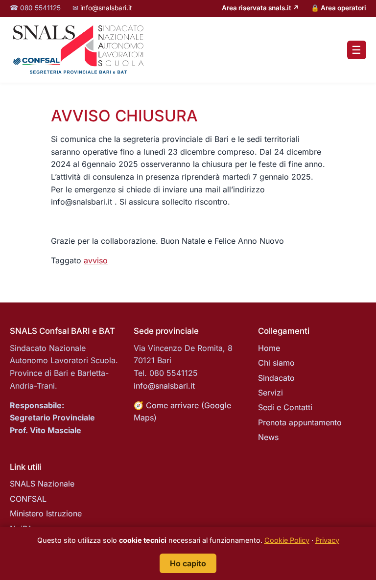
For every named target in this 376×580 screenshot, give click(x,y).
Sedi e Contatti (285, 407)
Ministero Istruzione (46, 513)
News (268, 437)
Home (269, 348)
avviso (96, 260)
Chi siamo (276, 363)
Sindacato (276, 378)
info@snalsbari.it (106, 8)
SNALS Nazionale (42, 483)
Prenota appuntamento (300, 422)
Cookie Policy (286, 540)
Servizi (270, 392)
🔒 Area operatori (338, 8)
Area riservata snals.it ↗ (260, 8)
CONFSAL (28, 499)
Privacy (327, 540)
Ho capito (188, 563)
